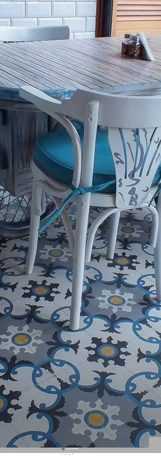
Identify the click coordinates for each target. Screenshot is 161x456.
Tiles (72, 454)
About (65, 454)
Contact (69, 454)
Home (62, 454)
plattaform (72, 449)
